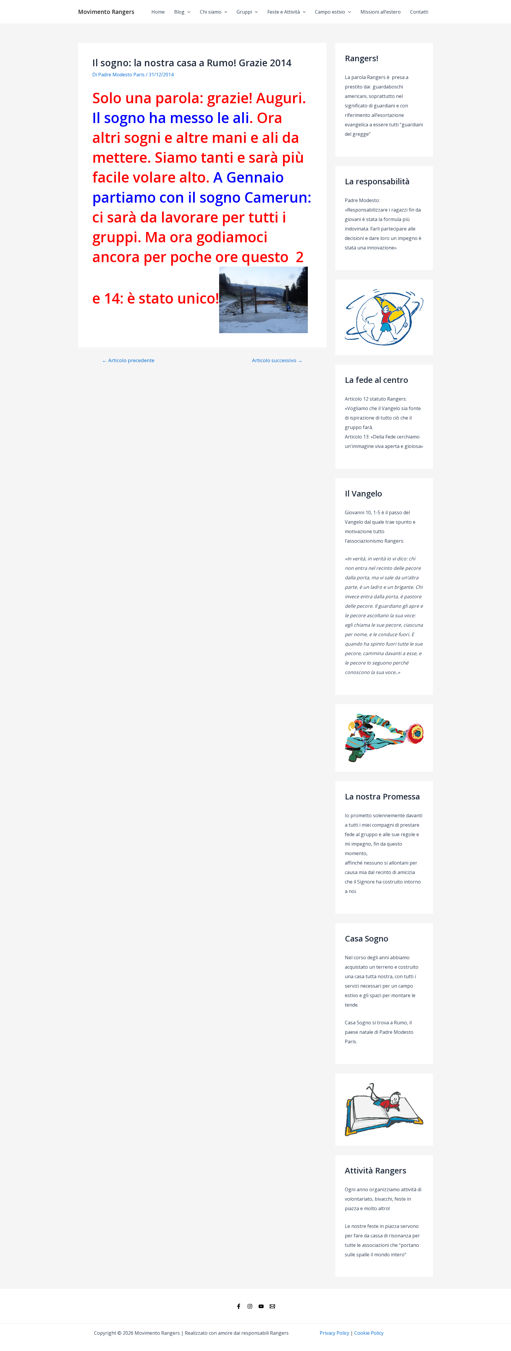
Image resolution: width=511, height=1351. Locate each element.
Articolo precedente (128, 360)
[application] (187, 12)
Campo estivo (330, 12)
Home (158, 12)
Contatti (419, 12)
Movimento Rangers (106, 12)
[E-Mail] (272, 1306)
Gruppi (244, 12)
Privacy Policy (334, 1333)
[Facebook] (238, 1306)
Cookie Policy (369, 1333)
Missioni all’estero (380, 12)
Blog (179, 12)
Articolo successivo (277, 360)
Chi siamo (210, 12)
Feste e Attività (283, 12)
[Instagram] (250, 1306)
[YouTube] (261, 1306)
